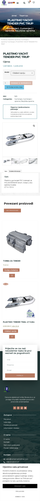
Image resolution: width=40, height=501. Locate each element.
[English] (11, 2)
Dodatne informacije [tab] (14, 171)
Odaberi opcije (10, 331)
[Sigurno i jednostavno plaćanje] (7, 108)
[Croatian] (9, 2)
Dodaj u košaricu (21, 83)
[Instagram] (18, 408)
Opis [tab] (6, 171)
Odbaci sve (20, 496)
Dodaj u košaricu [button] (11, 270)
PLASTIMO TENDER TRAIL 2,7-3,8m (19, 322)
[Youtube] (25, 408)
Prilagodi (20, 491)
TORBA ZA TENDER (11, 261)
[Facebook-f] (14, 408)
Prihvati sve (20, 486)
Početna (4, 39)
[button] (17, 3)
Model (7, 72)
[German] (14, 2)
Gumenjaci (13, 28)
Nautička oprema (25, 30)
